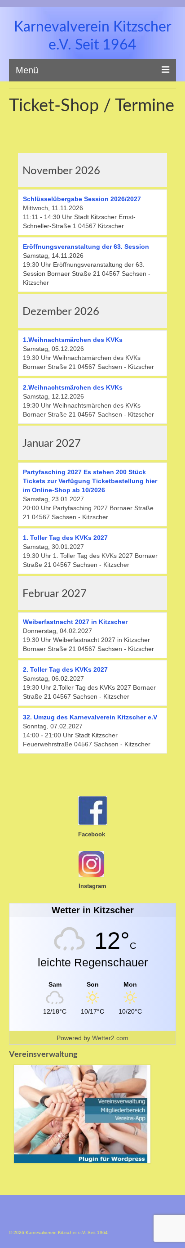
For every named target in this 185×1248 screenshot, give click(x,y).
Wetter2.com (110, 1037)
